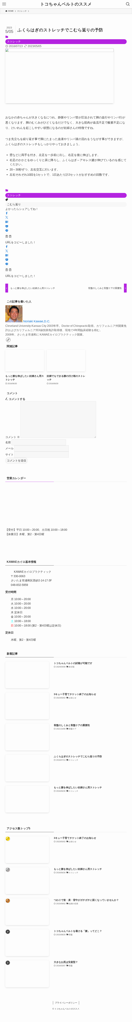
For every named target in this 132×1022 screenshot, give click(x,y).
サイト (9, 454)
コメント (12, 437)
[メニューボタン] (4, 4)
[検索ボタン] (128, 4)
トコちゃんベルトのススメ (66, 4)
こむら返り (14, 204)
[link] (8, 340)
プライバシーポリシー (66, 1002)
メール (9, 448)
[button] (6, 213)
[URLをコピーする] (8, 236)
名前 (8, 442)
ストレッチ (14, 41)
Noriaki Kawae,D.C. (36, 321)
